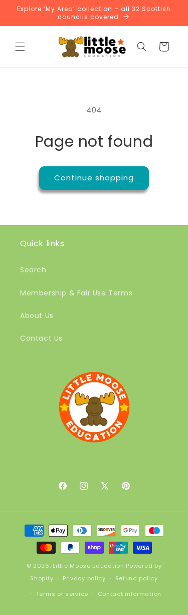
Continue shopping (94, 177)
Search (33, 270)
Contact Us (41, 338)
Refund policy (136, 578)
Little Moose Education (88, 566)
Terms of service (62, 594)
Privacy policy (84, 578)
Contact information (129, 594)
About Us (37, 316)
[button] (20, 47)
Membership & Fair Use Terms (76, 293)
